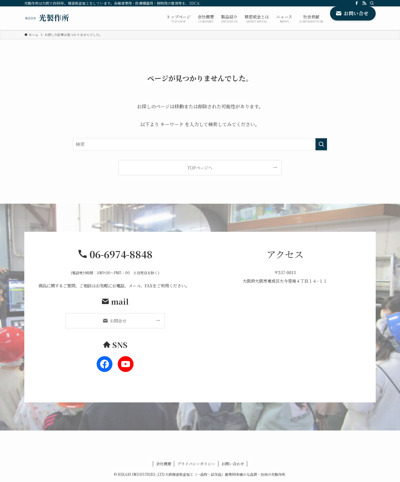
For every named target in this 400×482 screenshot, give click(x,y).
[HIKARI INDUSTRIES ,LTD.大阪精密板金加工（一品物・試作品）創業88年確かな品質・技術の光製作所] (47, 18)
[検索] (372, 3)
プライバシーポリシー (196, 463)
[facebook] (356, 3)
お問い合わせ (232, 463)
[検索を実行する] (321, 144)
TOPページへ (199, 167)
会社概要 (163, 463)
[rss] (364, 3)
